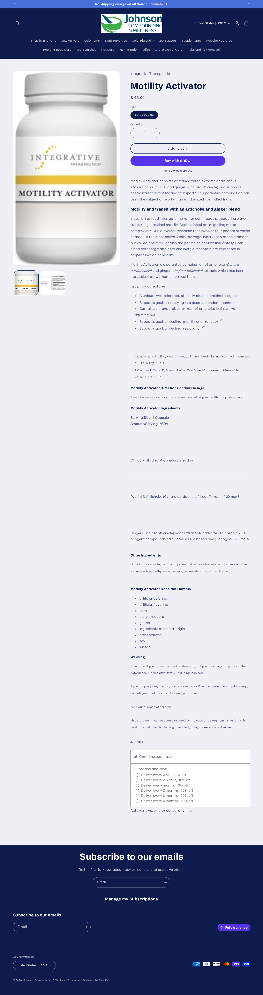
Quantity (136, 124)
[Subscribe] (165, 882)
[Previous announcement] (14, 4)
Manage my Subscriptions (131, 899)
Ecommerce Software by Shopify (87, 980)
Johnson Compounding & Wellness (45, 980)
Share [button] (139, 741)
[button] (17, 23)
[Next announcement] (248, 4)
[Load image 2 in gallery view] (52, 283)
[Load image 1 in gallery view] (26, 283)
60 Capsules (144, 115)
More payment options (178, 170)
